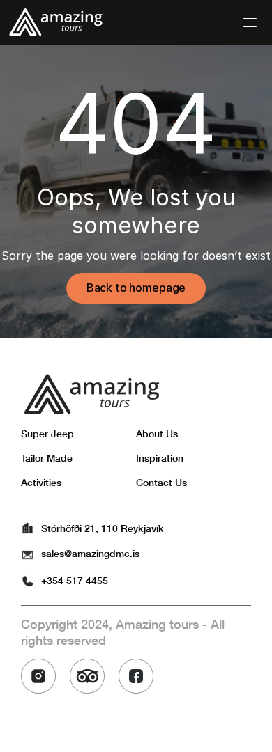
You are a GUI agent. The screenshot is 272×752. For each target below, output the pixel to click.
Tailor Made (47, 458)
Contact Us (161, 482)
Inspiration (159, 458)
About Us (157, 433)
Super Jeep (47, 433)
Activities (41, 482)
